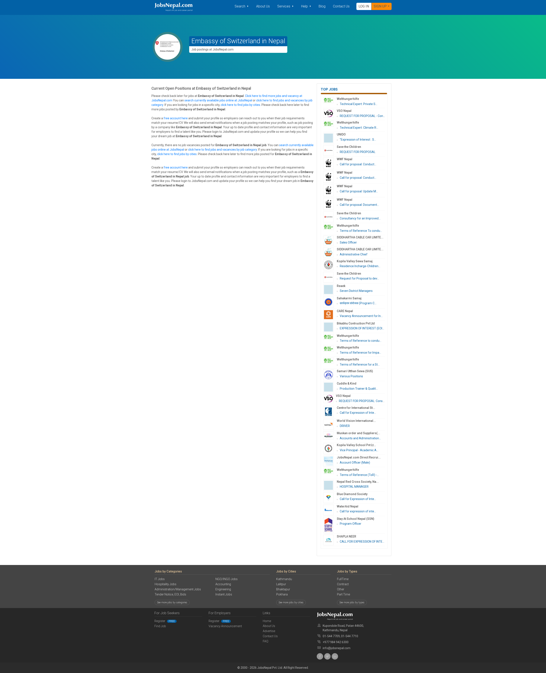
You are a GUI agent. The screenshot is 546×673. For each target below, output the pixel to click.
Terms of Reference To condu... (361, 230)
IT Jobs (160, 579)
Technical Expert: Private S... (358, 104)
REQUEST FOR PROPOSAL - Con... (362, 116)
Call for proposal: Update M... (359, 191)
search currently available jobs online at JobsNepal (218, 100)
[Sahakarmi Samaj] (330, 302)
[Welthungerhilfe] (330, 100)
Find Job (160, 626)
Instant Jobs (223, 594)
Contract (343, 584)
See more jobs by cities (291, 602)
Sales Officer (348, 242)
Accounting (223, 584)
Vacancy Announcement (225, 626)
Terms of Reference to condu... (360, 340)
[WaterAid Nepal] (330, 510)
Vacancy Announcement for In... (361, 316)
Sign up (380, 6)
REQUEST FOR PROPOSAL (357, 152)
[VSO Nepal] (330, 113)
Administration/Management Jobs (178, 589)
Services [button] (284, 6)
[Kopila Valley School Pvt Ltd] (330, 448)
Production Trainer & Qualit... (359, 388)
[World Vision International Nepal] (330, 424)
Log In (364, 6)
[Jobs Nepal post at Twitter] (327, 656)
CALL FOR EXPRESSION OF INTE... (362, 541)
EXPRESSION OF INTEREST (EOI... (362, 328)
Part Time (343, 594)
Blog (322, 6)
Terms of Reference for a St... (360, 364)
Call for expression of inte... (358, 511)
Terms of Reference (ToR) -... (359, 475)
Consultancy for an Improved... (360, 218)
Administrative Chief (353, 254)
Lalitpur (281, 584)
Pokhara (282, 594)
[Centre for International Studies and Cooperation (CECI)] (330, 412)
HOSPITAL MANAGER (354, 486)
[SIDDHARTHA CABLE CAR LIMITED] (330, 240)
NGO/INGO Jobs (226, 579)
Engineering (223, 589)
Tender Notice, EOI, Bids (170, 594)
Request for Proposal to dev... (359, 278)
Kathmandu (284, 579)
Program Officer (350, 523)
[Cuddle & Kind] (330, 387)
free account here (176, 118)
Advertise (269, 631)
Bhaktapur (283, 589)
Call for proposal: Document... (359, 204)
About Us (263, 6)
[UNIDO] (330, 138)
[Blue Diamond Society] (330, 497)
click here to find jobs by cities (240, 105)
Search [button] (240, 6)
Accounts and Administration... (360, 438)
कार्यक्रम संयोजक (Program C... (358, 303)
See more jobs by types (351, 602)
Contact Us (341, 6)
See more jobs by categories (172, 602)
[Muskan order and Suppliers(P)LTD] (330, 435)
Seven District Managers (356, 291)
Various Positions (351, 376)
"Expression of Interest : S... (358, 139)
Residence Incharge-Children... (360, 266)
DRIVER (345, 426)
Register (164, 621)
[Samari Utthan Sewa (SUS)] (330, 374)
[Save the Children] (330, 150)
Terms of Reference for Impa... (360, 352)
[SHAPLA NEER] (330, 540)
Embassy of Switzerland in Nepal (238, 41)
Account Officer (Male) (355, 462)
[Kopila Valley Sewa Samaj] (330, 264)
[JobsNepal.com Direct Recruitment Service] (330, 461)
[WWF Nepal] (330, 163)
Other (340, 589)
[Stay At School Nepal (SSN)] (330, 525)
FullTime (343, 579)
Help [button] (305, 6)
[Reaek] (330, 289)
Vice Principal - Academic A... (359, 450)
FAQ (265, 641)
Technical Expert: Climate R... (359, 127)
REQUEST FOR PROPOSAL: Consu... (362, 401)
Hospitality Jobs (165, 584)
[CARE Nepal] (330, 314)
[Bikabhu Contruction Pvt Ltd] (330, 327)
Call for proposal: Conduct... (358, 164)
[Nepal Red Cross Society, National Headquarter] (330, 485)
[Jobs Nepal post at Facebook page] (320, 656)
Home (267, 621)
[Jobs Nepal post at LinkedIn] (335, 656)
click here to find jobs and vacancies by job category (222, 149)
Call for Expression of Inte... (358, 412)
